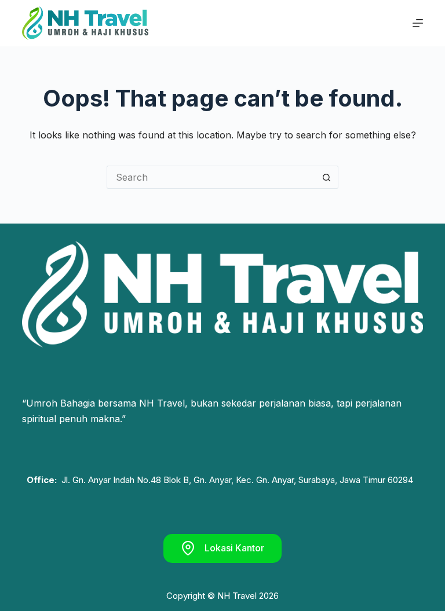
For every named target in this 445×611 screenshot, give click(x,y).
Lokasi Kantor (234, 548)
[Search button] (326, 177)
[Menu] (418, 23)
